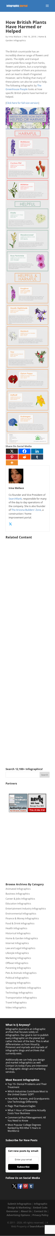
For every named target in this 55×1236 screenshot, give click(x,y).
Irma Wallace (15, 36)
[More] (12, 462)
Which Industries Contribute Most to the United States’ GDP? (28, 1093)
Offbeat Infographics (17, 963)
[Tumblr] (37, 457)
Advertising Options (18, 1215)
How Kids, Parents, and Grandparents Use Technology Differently (28, 1100)
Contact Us (40, 1211)
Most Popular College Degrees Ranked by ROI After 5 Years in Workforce (24, 1128)
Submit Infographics (19, 1203)
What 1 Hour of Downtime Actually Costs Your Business (27, 1112)
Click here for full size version (22, 103)
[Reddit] (24, 457)
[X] (12, 451)
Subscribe (23, 1166)
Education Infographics (18, 903)
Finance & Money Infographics (22, 918)
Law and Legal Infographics (20, 948)
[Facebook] (24, 451)
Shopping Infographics (18, 982)
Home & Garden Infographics (22, 938)
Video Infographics (16, 1007)
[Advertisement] (28, 649)
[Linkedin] (37, 451)
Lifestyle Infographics (17, 953)
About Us (26, 1211)
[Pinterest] (12, 457)
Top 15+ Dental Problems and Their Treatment (27, 1085)
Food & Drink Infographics (20, 923)
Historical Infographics (18, 933)
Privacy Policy (40, 1215)
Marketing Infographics (18, 958)
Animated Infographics (18, 888)
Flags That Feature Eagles (21, 1106)
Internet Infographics (17, 943)
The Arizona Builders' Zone (26, 509)
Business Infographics (18, 893)
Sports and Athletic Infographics (23, 987)
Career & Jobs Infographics (20, 898)
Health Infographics (16, 928)
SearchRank (15, 498)
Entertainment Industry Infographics (26, 908)
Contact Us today (15, 1065)
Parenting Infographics (18, 968)
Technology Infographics (19, 992)
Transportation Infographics (21, 997)
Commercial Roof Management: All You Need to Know (27, 1119)
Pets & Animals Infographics (21, 973)
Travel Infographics (16, 1002)
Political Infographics (17, 977)
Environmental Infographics (21, 913)
